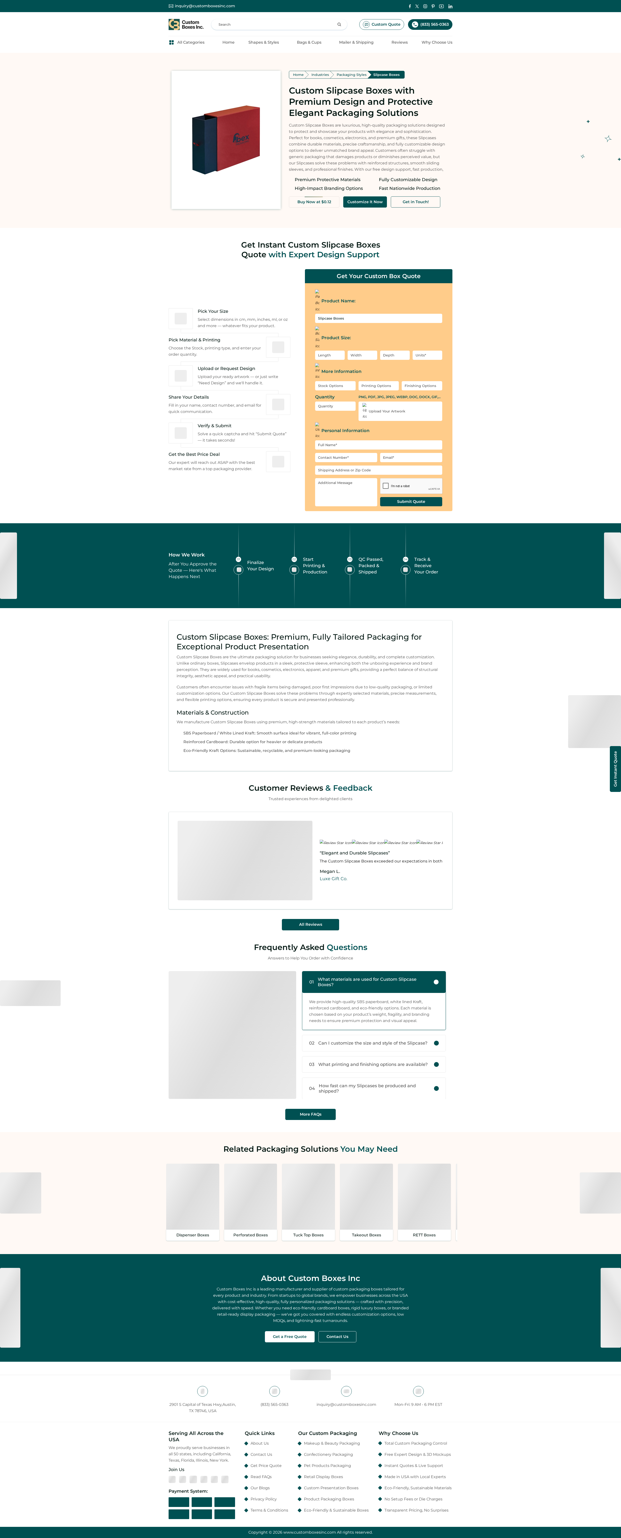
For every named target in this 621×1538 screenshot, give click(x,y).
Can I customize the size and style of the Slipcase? (368, 1043)
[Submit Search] (339, 24)
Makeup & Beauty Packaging (332, 1443)
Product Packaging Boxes (329, 1499)
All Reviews (310, 924)
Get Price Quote (266, 1465)
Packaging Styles (352, 74)
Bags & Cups (309, 42)
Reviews (400, 42)
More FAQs (310, 1114)
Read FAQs (261, 1476)
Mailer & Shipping (356, 42)
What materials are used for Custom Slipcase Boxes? (363, 982)
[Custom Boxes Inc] (186, 24)
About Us (260, 1443)
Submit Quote (411, 501)
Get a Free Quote (290, 1336)
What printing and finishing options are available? (368, 1064)
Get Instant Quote (615, 769)
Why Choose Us (437, 42)
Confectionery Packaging (328, 1454)
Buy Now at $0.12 (314, 202)
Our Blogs (260, 1488)
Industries (320, 74)
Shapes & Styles (263, 42)
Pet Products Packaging (327, 1465)
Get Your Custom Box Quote (379, 276)
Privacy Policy (264, 1499)
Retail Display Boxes (323, 1476)
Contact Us (337, 1336)
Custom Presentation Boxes (331, 1488)
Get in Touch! (416, 202)
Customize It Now (365, 202)
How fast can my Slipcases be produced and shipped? (362, 1088)
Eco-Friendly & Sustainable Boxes (336, 1510)
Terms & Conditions (269, 1510)
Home (228, 42)
